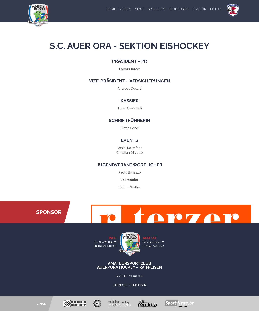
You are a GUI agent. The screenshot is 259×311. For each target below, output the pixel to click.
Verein (125, 9)
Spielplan (156, 9)
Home (111, 9)
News (139, 9)
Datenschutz (122, 285)
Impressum (139, 285)
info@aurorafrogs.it (105, 245)
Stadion (199, 9)
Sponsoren (179, 9)
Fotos (215, 9)
